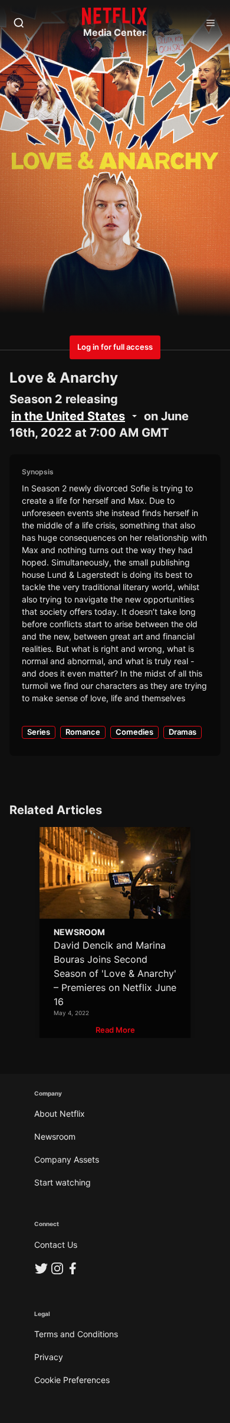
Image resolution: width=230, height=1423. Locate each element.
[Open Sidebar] (210, 23)
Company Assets (66, 1159)
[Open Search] (19, 23)
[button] (115, 1030)
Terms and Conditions (76, 1334)
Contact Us (55, 1245)
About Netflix (59, 1114)
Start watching (62, 1182)
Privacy (48, 1357)
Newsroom (54, 1136)
